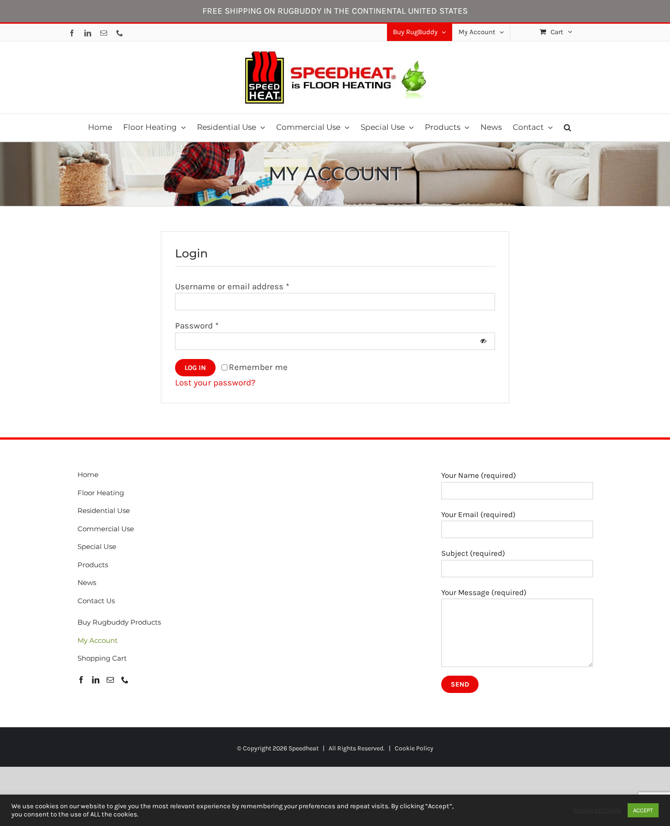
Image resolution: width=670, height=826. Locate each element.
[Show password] (483, 341)
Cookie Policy (414, 748)
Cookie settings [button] (597, 810)
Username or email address (232, 287)
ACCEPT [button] (643, 810)
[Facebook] (81, 679)
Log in (195, 368)
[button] (567, 127)
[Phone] (125, 679)
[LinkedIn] (95, 679)
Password (197, 326)
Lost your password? (215, 383)
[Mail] (110, 679)
